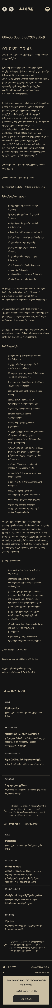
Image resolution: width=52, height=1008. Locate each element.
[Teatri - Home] (26, 9)
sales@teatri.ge (40, 967)
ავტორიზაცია (11, 9)
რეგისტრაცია (4, 9)
